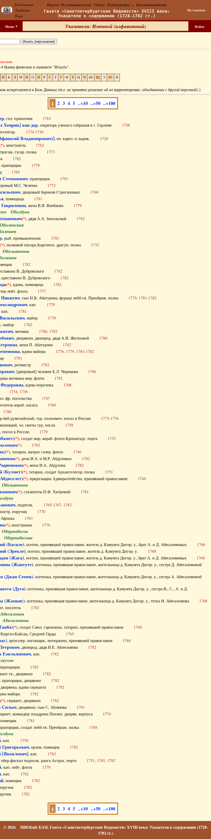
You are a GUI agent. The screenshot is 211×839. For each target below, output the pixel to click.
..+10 (83, 103)
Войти (199, 26)
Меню (10, 26)
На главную (196, 10)
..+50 (95, 103)
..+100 (109, 103)
